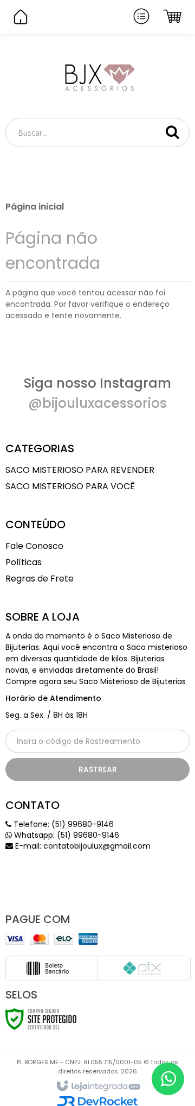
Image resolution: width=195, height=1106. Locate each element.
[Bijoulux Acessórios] (97, 76)
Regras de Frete (39, 578)
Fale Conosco (34, 546)
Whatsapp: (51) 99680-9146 (65, 835)
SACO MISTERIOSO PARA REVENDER (79, 470)
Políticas (23, 562)
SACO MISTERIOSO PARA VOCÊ (70, 486)
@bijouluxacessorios (97, 403)
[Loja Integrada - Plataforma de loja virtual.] (97, 1086)
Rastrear (98, 769)
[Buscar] (172, 132)
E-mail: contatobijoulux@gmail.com (82, 845)
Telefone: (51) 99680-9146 (62, 824)
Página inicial (34, 206)
